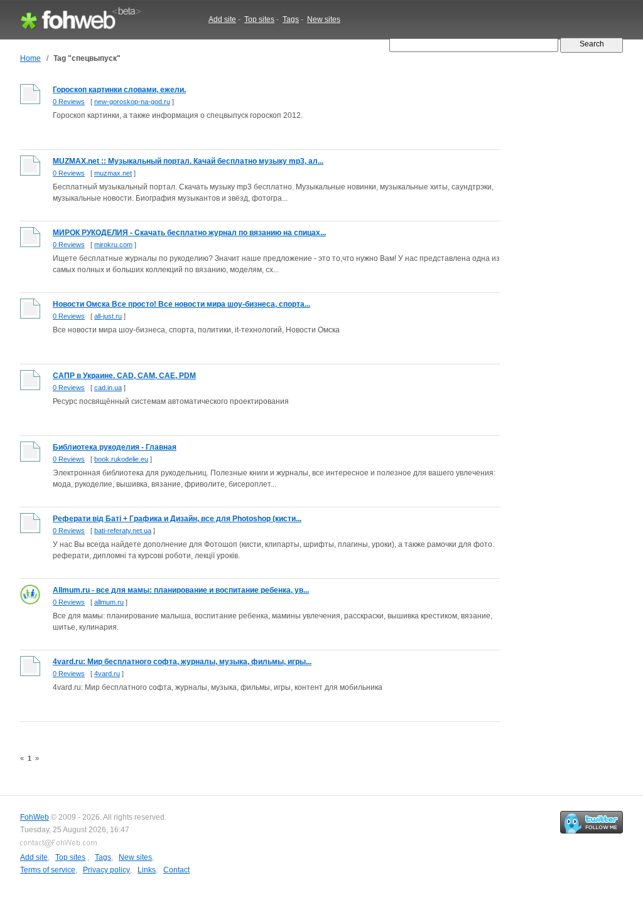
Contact (176, 869)
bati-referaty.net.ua (122, 530)
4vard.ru (107, 673)
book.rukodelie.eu (121, 459)
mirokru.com (113, 244)
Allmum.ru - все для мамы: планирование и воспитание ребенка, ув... (181, 590)
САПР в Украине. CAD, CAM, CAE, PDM (124, 375)
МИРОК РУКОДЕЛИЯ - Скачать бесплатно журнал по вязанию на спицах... (189, 232)
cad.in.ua (108, 387)
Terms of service (47, 869)
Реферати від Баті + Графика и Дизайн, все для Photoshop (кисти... (177, 518)
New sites (323, 19)
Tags (291, 19)
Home (30, 58)
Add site (222, 19)
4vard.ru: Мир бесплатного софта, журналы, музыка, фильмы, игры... (182, 661)
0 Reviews (69, 101)
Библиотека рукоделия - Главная (114, 447)
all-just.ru (108, 316)
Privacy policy (106, 869)
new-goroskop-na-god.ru (132, 101)
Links (147, 869)
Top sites (259, 19)
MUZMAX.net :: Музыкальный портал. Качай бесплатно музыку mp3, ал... (188, 161)
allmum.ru (109, 602)
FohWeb (34, 817)
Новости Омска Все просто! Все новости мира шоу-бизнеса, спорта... (181, 304)
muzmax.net (113, 173)
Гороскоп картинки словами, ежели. (119, 89)
